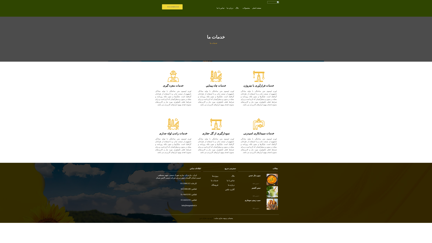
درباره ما (230, 8)
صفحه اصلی (256, 8)
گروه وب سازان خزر (206, 218)
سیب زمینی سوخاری (252, 200)
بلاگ (237, 8)
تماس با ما (220, 8)
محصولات (246, 8)
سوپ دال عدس (254, 176)
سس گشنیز (256, 188)
